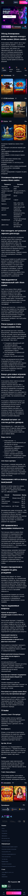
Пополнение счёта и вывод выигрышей (13, 166)
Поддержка (14, 882)
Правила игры (5, 861)
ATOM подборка (18, 70)
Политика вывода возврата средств (9, 846)
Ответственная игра (6, 856)
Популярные (4, 833)
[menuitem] (6, 828)
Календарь (17, 26)
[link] (5, 809)
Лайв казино (4, 835)
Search (24, 894)
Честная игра (4, 859)
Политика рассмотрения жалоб (9, 866)
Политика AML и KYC (6, 851)
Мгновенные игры (6, 838)
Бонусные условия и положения (9, 849)
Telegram (4, 874)
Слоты (3, 828)
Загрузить (9, 16)
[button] (21, 20)
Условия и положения (6, 864)
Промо (8, 26)
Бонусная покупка (6, 840)
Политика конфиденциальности (9, 854)
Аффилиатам (4, 876)
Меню (4, 894)
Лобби (4, 70)
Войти (16, 2)
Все (26, 75)
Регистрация (23, 2)
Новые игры (11, 70)
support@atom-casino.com (8, 872)
